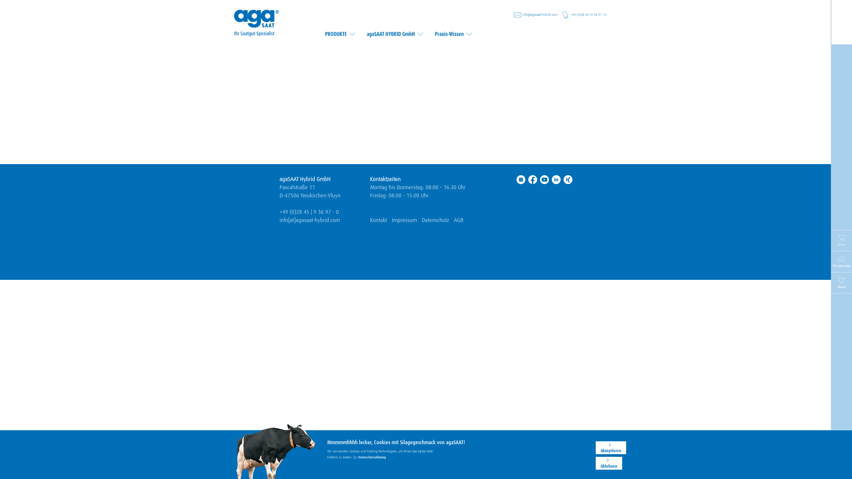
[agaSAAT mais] (256, 18)
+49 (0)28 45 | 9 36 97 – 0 (588, 14)
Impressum (404, 220)
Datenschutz (435, 220)
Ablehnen (609, 466)
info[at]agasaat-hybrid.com (310, 220)
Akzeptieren (611, 450)
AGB (458, 220)
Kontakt (378, 220)
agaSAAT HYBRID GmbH (391, 34)
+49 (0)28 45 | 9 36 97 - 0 (309, 212)
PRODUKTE (336, 34)
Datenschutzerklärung (372, 457)
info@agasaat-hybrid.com (540, 14)
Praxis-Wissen (449, 34)
